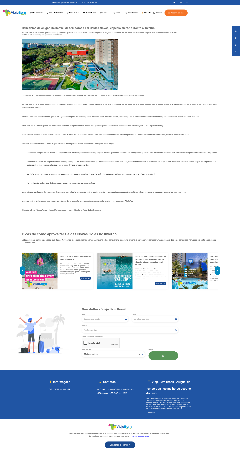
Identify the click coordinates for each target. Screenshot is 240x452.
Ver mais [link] (151, 413)
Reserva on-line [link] (177, 13)
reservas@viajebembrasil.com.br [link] (121, 389)
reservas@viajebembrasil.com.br (65, 3)
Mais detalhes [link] (85, 278)
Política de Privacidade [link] (140, 436)
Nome (83, 314)
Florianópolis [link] (37, 13)
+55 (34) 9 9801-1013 (90, 3)
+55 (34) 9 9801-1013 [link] (118, 393)
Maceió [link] (119, 13)
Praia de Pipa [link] (74, 13)
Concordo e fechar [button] (119, 444)
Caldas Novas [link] (91, 13)
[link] (174, 3)
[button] (236, 31)
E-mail (134, 314)
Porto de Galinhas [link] (56, 13)
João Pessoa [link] (133, 13)
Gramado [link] (106, 13)
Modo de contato (86, 349)
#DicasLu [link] (147, 13)
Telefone (84, 325)
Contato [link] (159, 13)
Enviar (150, 349)
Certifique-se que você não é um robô (92, 336)
